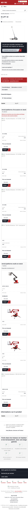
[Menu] (4, 6)
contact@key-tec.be (14, 80)
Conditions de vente (13, 505)
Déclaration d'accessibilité (14, 508)
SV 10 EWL (4, 133)
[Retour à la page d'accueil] (4, 2)
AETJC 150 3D (5, 286)
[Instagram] (20, 482)
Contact (25, 3)
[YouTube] (14, 482)
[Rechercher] (25, 10)
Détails (5, 149)
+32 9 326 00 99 (19, 3)
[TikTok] (25, 482)
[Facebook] (3, 482)
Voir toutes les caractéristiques (7, 21)
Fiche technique (18, 21)
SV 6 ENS (4, 204)
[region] (14, 33)
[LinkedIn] (9, 482)
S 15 (3, 321)
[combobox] (12, 10)
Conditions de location (22, 505)
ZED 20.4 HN (5, 389)
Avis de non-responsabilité (7, 506)
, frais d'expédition (18, 491)
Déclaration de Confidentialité (20, 506)
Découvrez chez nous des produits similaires (13, 69)
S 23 (3, 240)
